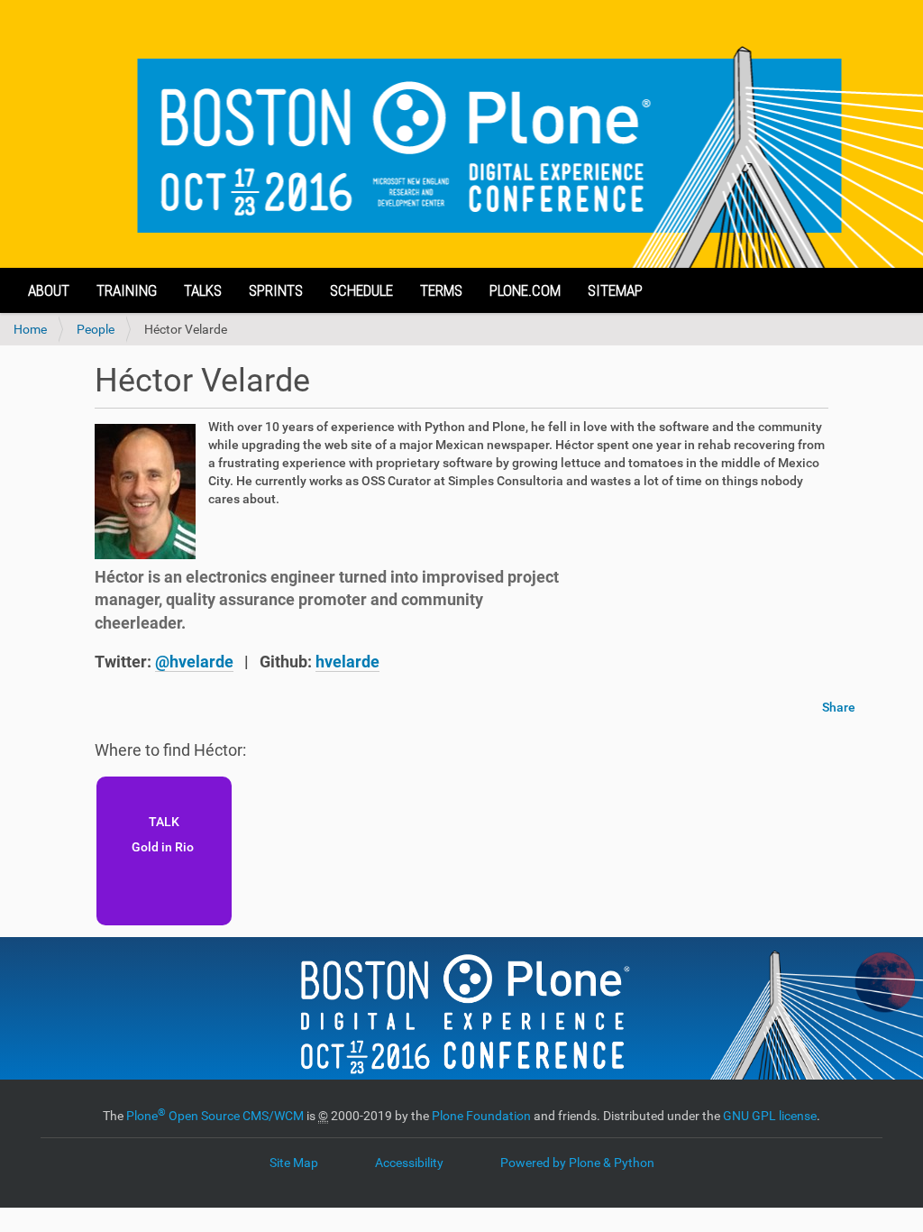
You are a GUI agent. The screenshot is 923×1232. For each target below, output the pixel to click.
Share (838, 707)
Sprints (276, 290)
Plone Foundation (481, 1115)
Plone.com (525, 290)
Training (126, 290)
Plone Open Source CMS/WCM (215, 1115)
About (48, 290)
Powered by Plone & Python (577, 1162)
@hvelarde (194, 661)
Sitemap (615, 290)
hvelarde (347, 661)
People (95, 329)
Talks (203, 290)
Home (30, 329)
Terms (441, 290)
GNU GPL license (770, 1115)
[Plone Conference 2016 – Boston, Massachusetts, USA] (461, 134)
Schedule (361, 290)
